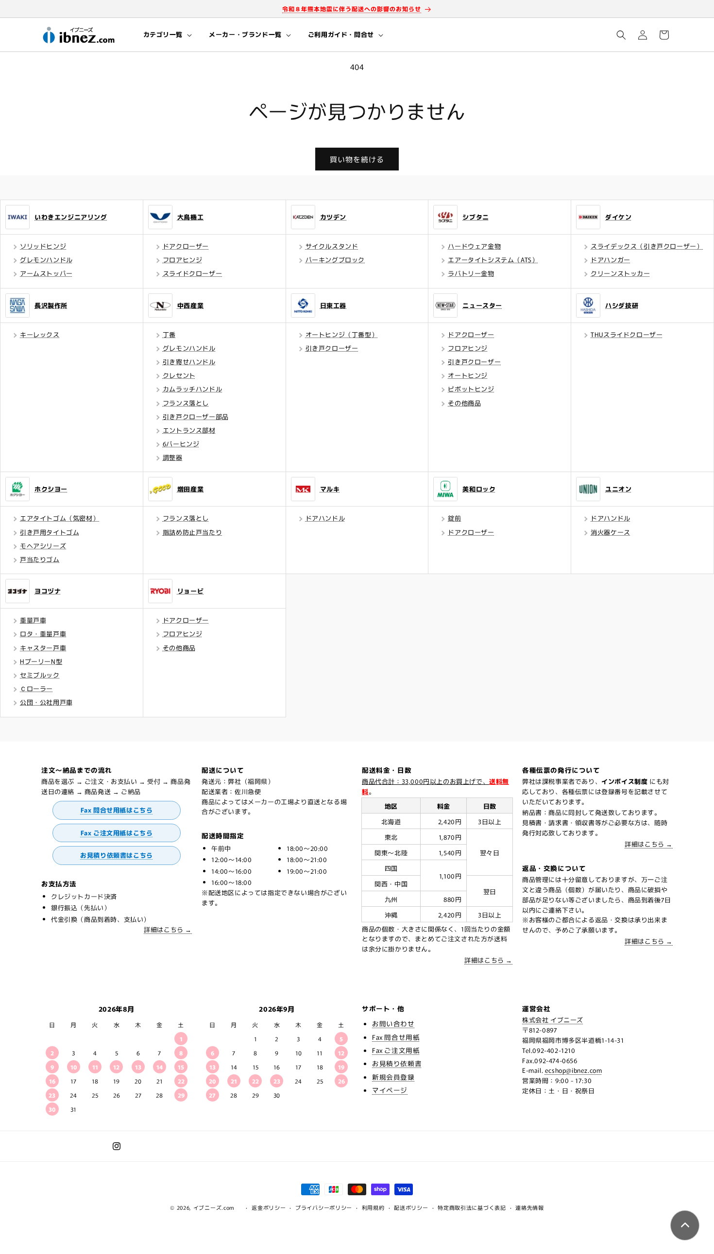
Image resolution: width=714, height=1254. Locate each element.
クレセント (179, 375)
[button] (166, 35)
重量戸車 (33, 620)
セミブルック (40, 674)
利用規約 (373, 1207)
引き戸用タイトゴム (49, 532)
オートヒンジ (468, 375)
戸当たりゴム (40, 559)
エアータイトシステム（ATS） (493, 259)
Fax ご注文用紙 (396, 1050)
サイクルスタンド (332, 246)
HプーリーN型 (41, 661)
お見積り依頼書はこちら (116, 855)
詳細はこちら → (168, 929)
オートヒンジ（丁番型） (342, 334)
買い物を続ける (357, 159)
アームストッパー (46, 273)
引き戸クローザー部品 (196, 416)
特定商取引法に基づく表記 (472, 1207)
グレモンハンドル (46, 259)
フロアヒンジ (183, 259)
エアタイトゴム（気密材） (59, 518)
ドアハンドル (325, 518)
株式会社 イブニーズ (552, 1019)
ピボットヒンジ (471, 388)
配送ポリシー (411, 1207)
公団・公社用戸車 (46, 702)
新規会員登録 (393, 1077)
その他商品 (464, 402)
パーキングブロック (335, 259)
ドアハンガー (610, 259)
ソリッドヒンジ (43, 246)
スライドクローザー (192, 273)
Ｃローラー (36, 688)
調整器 (173, 457)
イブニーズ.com (214, 1207)
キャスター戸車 (43, 647)
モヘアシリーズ (43, 545)
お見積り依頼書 (397, 1063)
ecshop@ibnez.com (573, 1070)
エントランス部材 (189, 430)
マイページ (390, 1090)
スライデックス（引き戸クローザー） (647, 246)
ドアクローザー (186, 246)
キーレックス (40, 334)
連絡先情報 (529, 1207)
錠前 (454, 518)
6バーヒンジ (181, 443)
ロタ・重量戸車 (43, 633)
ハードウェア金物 (474, 246)
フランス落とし (186, 402)
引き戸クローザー (332, 348)
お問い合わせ (393, 1023)
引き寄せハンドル (189, 361)
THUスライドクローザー (627, 334)
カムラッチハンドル (192, 388)
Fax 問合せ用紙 (396, 1037)
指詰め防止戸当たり (192, 532)
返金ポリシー (269, 1207)
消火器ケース (610, 532)
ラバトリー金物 (471, 273)
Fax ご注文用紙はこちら (117, 832)
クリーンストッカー (620, 273)
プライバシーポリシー (323, 1207)
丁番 (169, 334)
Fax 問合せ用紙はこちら (117, 809)
